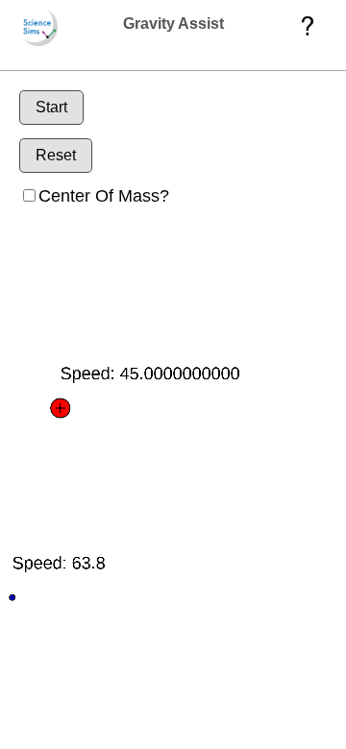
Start (51, 107)
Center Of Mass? (103, 195)
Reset (56, 155)
